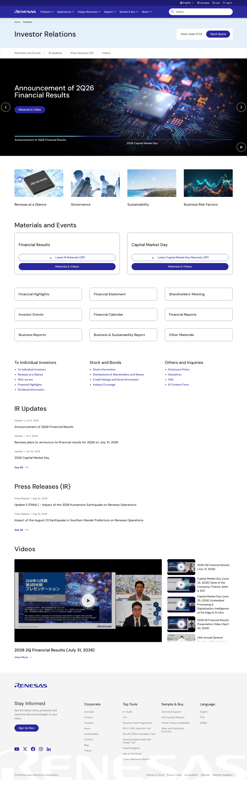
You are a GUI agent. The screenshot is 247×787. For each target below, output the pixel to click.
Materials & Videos (67, 266)
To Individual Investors (32, 369)
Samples (205, 3)
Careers (88, 717)
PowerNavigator (131, 748)
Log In (229, 2)
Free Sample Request (172, 717)
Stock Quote (218, 34)
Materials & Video (30, 106)
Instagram (41, 749)
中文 (202, 717)
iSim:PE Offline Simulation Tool (139, 733)
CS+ (125, 717)
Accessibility (191, 774)
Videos (106, 53)
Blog (86, 745)
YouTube (16, 749)
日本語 (203, 722)
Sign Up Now (26, 728)
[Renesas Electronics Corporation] (25, 11)
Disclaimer (174, 374)
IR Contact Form (178, 384)
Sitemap (205, 774)
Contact (88, 739)
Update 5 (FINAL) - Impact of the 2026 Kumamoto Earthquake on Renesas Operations (75, 505)
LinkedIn (49, 749)
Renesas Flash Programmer (137, 722)
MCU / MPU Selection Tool (137, 728)
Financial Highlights (30, 384)
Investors (89, 722)
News (87, 728)
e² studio (127, 711)
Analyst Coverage (104, 384)
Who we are (25, 379)
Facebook (33, 749)
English (204, 711)
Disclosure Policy (179, 369)
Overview (89, 711)
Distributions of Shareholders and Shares (118, 374)
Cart (217, 3)
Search (201, 12)
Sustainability (91, 733)
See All (18, 467)
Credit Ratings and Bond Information (116, 379)
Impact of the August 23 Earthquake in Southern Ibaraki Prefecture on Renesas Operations (78, 520)
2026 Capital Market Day (31, 458)
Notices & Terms (155, 774)
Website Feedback (222, 774)
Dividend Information (31, 389)
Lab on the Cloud (132, 753)
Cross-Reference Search (136, 759)
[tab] (67, 142)
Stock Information (104, 369)
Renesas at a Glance (30, 374)
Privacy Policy (174, 774)
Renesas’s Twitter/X (25, 749)
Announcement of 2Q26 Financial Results (43, 427)
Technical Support (171, 711)
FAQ (170, 379)
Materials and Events (27, 53)
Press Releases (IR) (82, 53)
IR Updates (55, 53)
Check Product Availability (175, 722)
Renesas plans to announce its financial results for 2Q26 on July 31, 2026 (66, 442)
